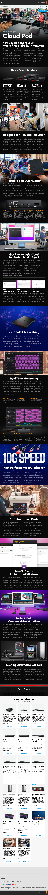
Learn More (38, 835)
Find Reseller (43, 10)
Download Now (9, 861)
